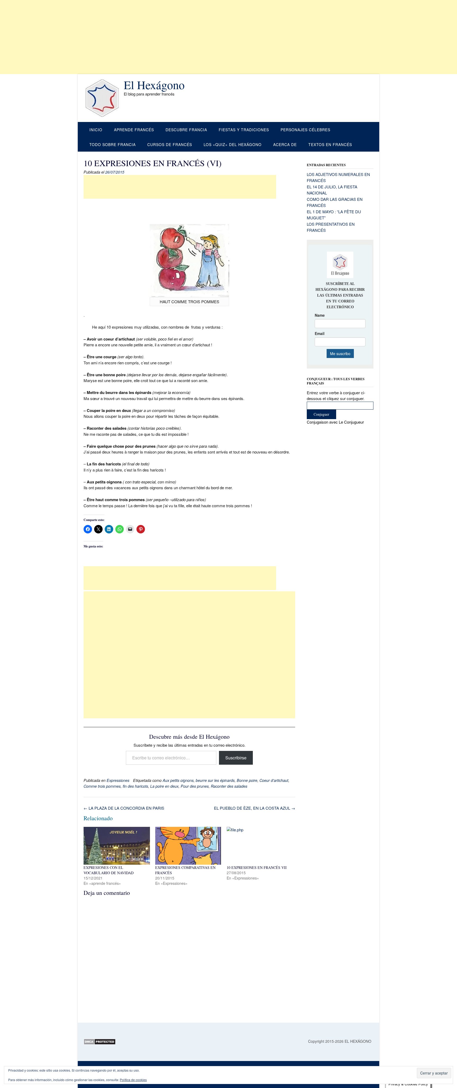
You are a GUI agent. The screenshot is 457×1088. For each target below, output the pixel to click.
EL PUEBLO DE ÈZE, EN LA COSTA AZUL (254, 808)
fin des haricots (135, 786)
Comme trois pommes (102, 786)
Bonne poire (247, 780)
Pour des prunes (195, 786)
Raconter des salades (229, 786)
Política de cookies (133, 1079)
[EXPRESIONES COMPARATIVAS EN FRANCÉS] (188, 846)
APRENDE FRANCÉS (134, 129)
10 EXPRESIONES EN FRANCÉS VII (257, 867)
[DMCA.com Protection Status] (100, 1043)
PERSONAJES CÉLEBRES (305, 129)
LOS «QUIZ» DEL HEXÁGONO (233, 144)
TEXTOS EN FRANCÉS (330, 144)
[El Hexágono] (104, 98)
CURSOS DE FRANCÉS (169, 144)
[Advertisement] (158, 37)
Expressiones (118, 780)
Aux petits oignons (178, 780)
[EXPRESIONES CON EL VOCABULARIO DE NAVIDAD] (117, 846)
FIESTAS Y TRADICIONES (244, 129)
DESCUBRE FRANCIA (186, 129)
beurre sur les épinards (215, 780)
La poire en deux (164, 786)
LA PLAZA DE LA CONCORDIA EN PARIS (124, 808)
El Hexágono (154, 84)
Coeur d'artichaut (273, 780)
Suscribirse (235, 758)
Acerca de (285, 144)
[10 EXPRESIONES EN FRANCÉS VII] (260, 846)
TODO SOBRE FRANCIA (112, 144)
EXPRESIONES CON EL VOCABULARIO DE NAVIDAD (109, 870)
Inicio (95, 129)
